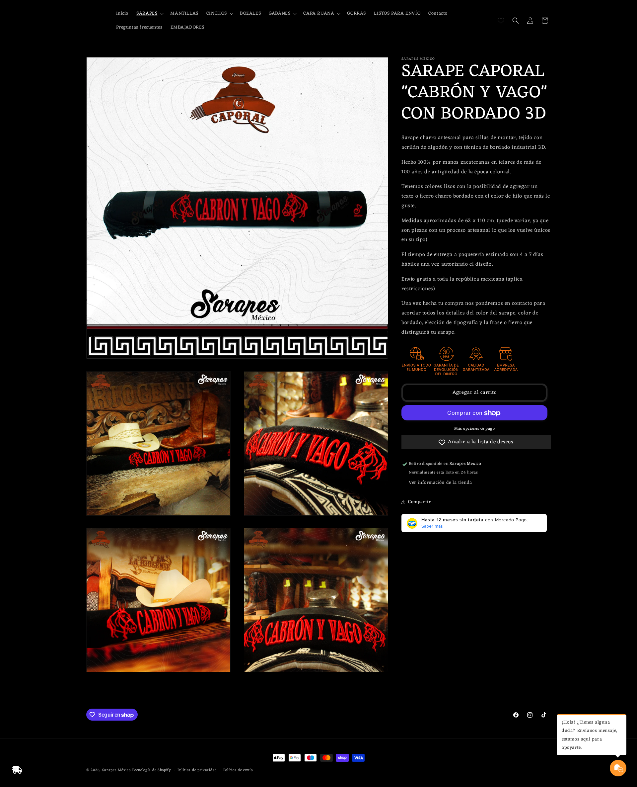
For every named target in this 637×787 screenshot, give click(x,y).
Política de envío (238, 770)
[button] (149, 14)
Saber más (432, 526)
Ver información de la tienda (440, 483)
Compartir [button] (419, 502)
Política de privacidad (197, 770)
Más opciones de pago (474, 429)
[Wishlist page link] (501, 20)
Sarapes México (116, 770)
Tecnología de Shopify (151, 770)
